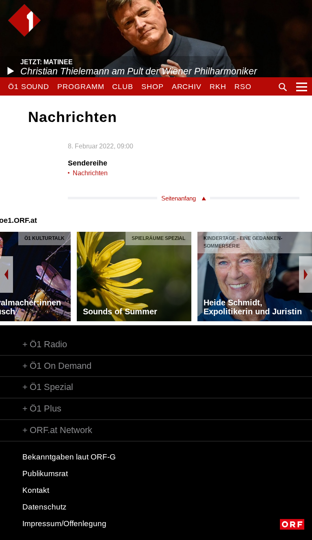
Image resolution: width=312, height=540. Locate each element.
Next (305, 274)
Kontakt (35, 490)
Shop (152, 87)
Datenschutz (44, 507)
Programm (80, 87)
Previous (6, 274)
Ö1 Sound (28, 87)
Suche (283, 87)
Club (122, 87)
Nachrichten (90, 173)
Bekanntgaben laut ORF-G (69, 457)
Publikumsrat (45, 473)
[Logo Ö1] (24, 20)
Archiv (187, 87)
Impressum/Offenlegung (64, 523)
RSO (242, 87)
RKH (218, 87)
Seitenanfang (178, 198)
